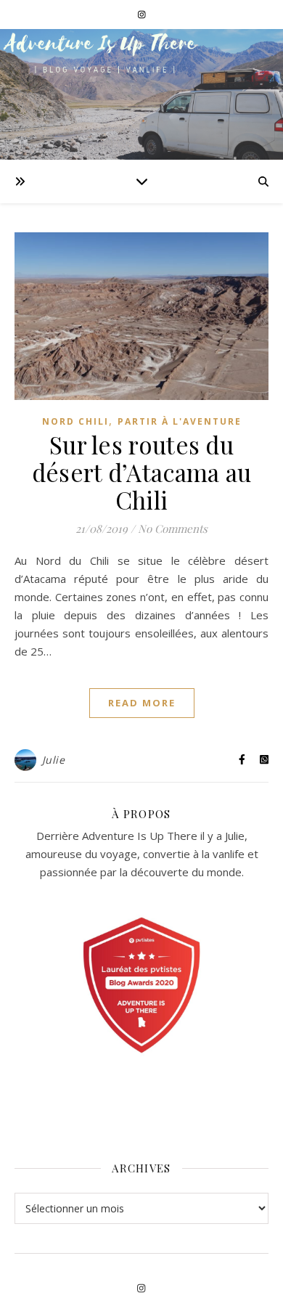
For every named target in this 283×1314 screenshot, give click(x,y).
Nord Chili (75, 421)
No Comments (173, 528)
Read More (142, 702)
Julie (53, 760)
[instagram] (142, 14)
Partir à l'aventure (180, 421)
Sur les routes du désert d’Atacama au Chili (142, 471)
